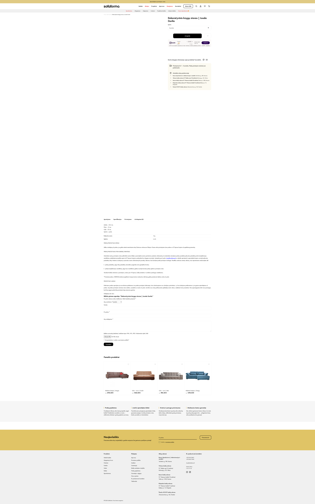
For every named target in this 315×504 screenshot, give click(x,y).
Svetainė (153, 11)
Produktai (109, 14)
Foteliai (105, 465)
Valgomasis (145, 11)
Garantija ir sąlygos (136, 473)
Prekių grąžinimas (135, 471)
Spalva (169, 24)
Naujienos (170, 6)
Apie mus (161, 6)
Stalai (105, 468)
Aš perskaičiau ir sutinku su (117, 340)
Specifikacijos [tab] (117, 219)
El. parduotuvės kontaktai (137, 479)
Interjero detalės (172, 11)
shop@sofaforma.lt (190, 463)
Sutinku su (167, 442)
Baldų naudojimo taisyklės (138, 468)
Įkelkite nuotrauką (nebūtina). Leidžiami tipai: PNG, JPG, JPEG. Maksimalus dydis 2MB (126, 333)
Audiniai (133, 463)
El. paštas (107, 312)
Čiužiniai (106, 463)
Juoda (154, 239)
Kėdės (105, 471)
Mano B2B (188, 6)
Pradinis (105, 14)
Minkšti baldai (107, 458)
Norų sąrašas (134, 476)
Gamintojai (134, 465)
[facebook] (187, 472)
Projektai (154, 6)
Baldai (141, 6)
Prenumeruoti (205, 437)
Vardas (105, 305)
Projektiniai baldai (161, 11)
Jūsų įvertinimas (108, 302)
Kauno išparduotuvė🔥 (183, 11)
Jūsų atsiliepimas (108, 319)
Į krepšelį (187, 36)
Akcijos (147, 6)
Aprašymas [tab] (107, 219)
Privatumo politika (136, 460)
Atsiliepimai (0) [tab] (139, 219)
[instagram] (190, 472)
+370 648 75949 (190, 459)
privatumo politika (123, 340)
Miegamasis (137, 11)
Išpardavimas (129, 11)
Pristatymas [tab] (128, 219)
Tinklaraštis (134, 481)
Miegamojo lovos (108, 460)
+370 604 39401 (190, 457)
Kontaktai (178, 6)
